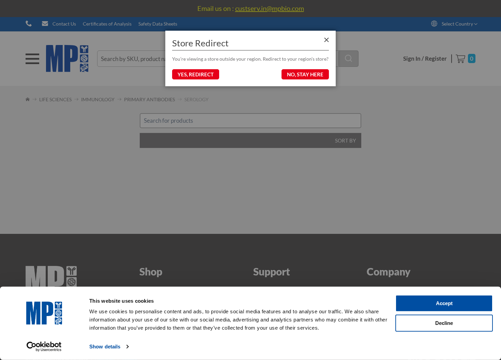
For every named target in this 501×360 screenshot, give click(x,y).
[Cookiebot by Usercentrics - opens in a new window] (44, 347)
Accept (444, 303)
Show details (104, 346)
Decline (444, 323)
